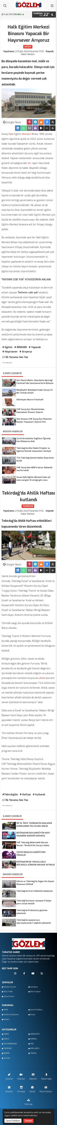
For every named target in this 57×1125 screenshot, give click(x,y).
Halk (10, 134)
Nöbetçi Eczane (10, 987)
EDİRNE (7, 1053)
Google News (13, 122)
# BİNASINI (20, 347)
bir (29, 163)
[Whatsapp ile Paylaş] (23, 128)
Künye (32, 1014)
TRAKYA (33, 1053)
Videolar (21, 1078)
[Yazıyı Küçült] (47, 128)
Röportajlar (46, 1078)
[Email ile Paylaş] (29, 128)
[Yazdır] (35, 128)
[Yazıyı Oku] (41, 128)
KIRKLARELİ (34, 1048)
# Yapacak (35, 347)
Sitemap (28, 1104)
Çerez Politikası (36, 1010)
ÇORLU (6, 1039)
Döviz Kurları (9, 996)
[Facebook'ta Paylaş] (47, 122)
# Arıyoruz (26, 351)
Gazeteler (34, 987)
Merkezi (26, 134)
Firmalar (21, 1091)
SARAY (6, 1034)
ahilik (41, 678)
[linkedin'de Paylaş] (18, 128)
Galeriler (33, 1078)
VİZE (32, 1044)
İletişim (6, 1019)
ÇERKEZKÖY (35, 1034)
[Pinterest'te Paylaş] (29, 122)
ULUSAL (7, 1058)
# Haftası (25, 794)
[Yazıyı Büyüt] (52, 128)
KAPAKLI (33, 1039)
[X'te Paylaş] (52, 122)
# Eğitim (7, 347)
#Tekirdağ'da (10, 794)
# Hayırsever (10, 351)
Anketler (9, 1091)
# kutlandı (39, 794)
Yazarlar (9, 1078)
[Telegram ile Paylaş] (35, 122)
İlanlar (32, 1091)
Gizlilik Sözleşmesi (11, 1014)
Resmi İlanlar (46, 1091)
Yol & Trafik (8, 992)
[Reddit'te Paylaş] (41, 122)
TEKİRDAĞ (8, 1048)
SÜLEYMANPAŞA (10, 1044)
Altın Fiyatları (35, 992)
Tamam (28, 1120)
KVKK (6, 1010)
